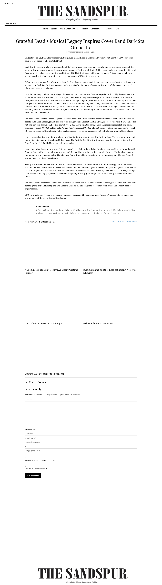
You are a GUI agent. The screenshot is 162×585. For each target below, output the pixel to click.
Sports (54, 28)
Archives (109, 28)
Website (27, 447)
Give (117, 28)
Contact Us (95, 28)
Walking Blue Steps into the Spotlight (44, 373)
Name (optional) (30, 429)
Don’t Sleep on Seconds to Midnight (43, 323)
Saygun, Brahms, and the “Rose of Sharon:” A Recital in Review (109, 271)
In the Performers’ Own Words (98, 323)
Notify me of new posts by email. (36, 468)
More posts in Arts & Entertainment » (124, 222)
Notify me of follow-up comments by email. (40, 460)
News (45, 28)
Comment (28, 400)
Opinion (85, 28)
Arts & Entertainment (69, 28)
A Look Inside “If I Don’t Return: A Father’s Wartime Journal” (51, 271)
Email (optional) (30, 438)
